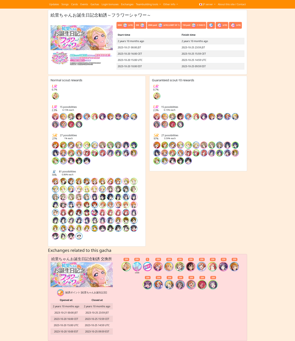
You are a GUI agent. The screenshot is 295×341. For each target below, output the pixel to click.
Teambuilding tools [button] (147, 4)
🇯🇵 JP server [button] (206, 4)
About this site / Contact (232, 4)
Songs (65, 4)
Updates (54, 4)
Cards (74, 4)
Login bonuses (110, 4)
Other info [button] (169, 4)
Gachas (94, 4)
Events (84, 4)
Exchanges (127, 4)
